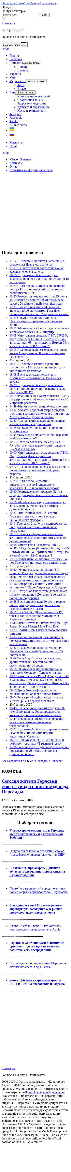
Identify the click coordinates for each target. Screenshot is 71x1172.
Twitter (13, 121)
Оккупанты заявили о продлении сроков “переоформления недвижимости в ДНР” (37, 852)
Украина (15, 74)
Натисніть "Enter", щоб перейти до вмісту (30, 3)
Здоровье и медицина (31, 103)
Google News (18, 124)
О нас (13, 146)
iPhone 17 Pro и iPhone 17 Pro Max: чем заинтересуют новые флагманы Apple (35, 927)
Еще (12, 92)
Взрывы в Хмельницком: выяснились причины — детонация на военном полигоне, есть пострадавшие (36, 946)
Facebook (15, 117)
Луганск (23, 70)
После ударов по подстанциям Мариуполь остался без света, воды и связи (37, 965)
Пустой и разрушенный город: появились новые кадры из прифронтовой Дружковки (38, 890)
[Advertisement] (35, 210)
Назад (5, 48)
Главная (14, 55)
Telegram (15, 114)
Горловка (15, 59)
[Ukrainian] (11, 130)
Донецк (22, 66)
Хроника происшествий (33, 96)
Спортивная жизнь (30, 100)
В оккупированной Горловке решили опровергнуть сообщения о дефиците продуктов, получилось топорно (36, 909)
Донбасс (15, 62)
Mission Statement (20, 159)
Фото (20, 85)
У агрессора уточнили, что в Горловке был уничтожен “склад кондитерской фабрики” (36, 834)
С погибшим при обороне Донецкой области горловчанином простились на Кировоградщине (37, 871)
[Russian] (11, 135)
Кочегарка (8, 23)
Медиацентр (17, 81)
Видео (21, 88)
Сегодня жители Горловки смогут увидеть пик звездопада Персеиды (35, 786)
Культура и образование (33, 107)
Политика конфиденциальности (31, 170)
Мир (12, 77)
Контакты (16, 142)
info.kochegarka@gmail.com (46, 1092)
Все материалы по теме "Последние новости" (32, 761)
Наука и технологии (31, 110)
